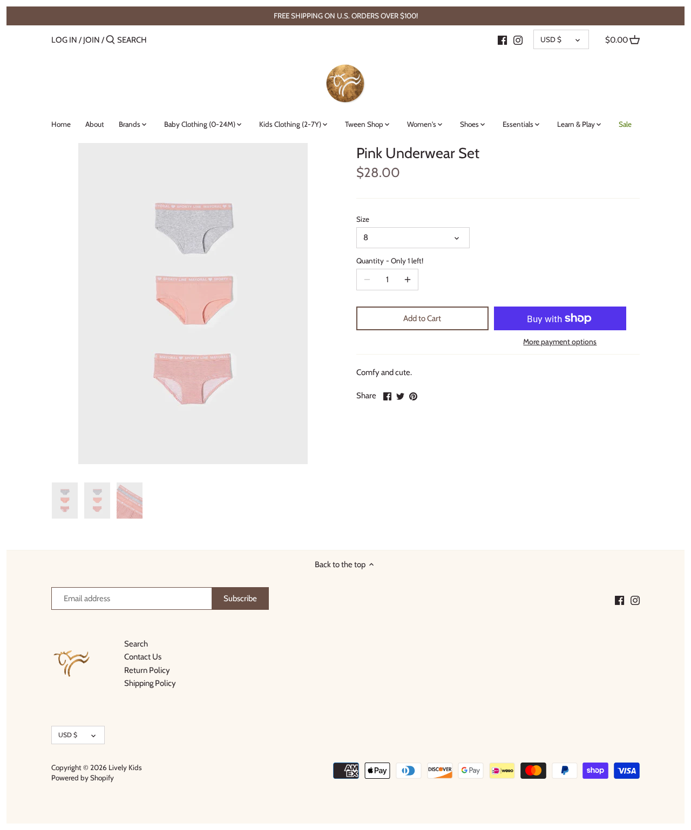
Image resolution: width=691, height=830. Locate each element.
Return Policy (147, 670)
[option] (64, 501)
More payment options (560, 342)
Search (136, 644)
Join (91, 40)
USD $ (550, 39)
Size (362, 219)
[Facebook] (502, 39)
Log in (64, 40)
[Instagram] (518, 39)
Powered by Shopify (82, 777)
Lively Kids (125, 767)
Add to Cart (422, 318)
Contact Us (142, 657)
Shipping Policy (150, 683)
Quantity (389, 260)
